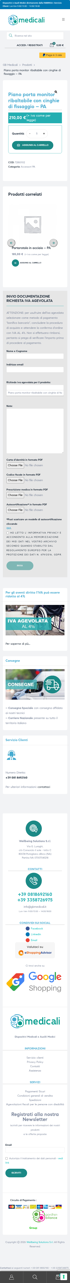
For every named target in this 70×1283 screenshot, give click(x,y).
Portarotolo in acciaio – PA (31, 248)
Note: (9, 406)
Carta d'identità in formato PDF (24, 459)
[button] (55, 91)
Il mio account (11, 1277)
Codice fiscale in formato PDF (23, 474)
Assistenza (35, 1070)
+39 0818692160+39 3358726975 (35, 897)
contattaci (44, 787)
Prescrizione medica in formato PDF (27, 489)
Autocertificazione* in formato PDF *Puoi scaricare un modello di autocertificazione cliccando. (34, 529)
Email (8, 1144)
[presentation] (11, 243)
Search (35, 1277)
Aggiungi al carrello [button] (30, 263)
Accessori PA (28, 166)
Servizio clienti (35, 1057)
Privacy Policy (35, 1062)
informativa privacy (43, 532)
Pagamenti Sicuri (35, 1091)
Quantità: (18, 133)
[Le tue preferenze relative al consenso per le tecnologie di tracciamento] (63, 1276)
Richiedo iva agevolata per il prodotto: (28, 382)
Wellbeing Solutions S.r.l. (40, 1242)
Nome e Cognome (16, 351)
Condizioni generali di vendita (35, 1095)
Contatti (35, 1066)
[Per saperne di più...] (35, 634)
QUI (8, 528)
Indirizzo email (14, 364)
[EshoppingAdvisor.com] (35, 957)
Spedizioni (35, 1100)
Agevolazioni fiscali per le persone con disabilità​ (35, 1104)
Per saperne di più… (18, 643)
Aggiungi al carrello (35, 145)
